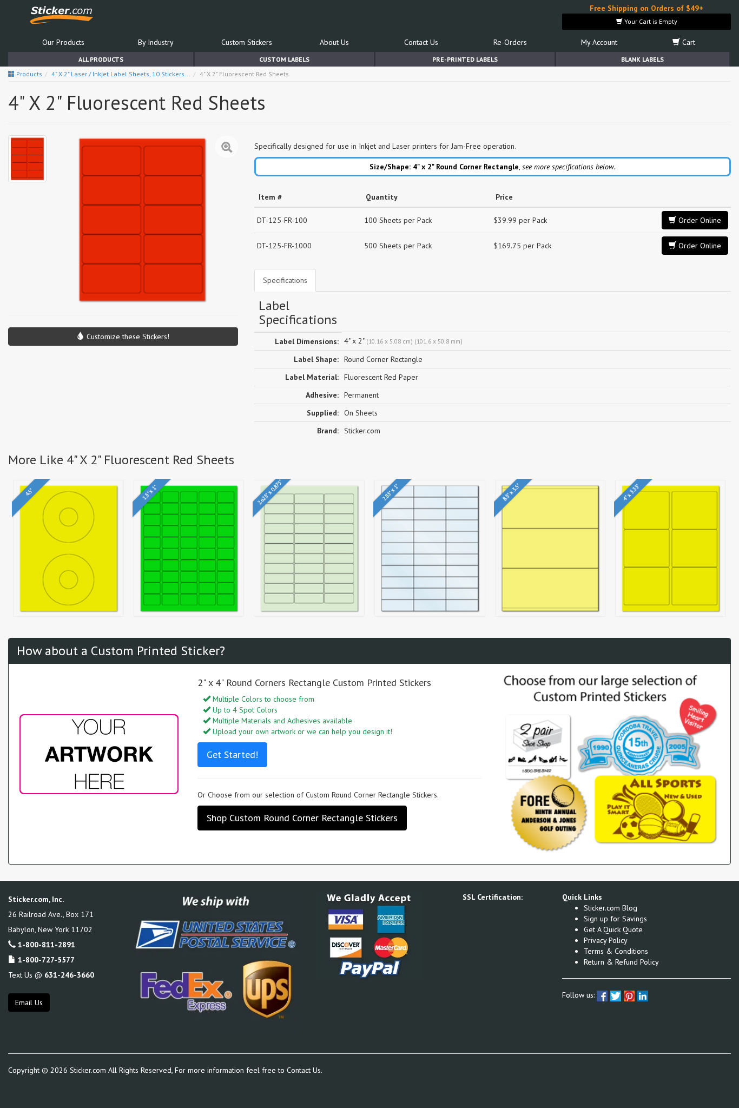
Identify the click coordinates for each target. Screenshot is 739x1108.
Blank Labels (642, 59)
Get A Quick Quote (613, 929)
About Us (334, 42)
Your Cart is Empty (650, 21)
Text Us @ (51, 975)
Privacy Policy (606, 940)
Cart (687, 42)
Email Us (29, 1002)
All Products (100, 59)
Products (28, 74)
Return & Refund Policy (621, 962)
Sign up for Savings (615, 919)
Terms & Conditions (616, 951)
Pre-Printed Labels (465, 59)
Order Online (698, 220)
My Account (599, 42)
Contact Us (421, 42)
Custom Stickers (246, 42)
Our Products (63, 42)
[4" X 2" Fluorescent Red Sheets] (27, 158)
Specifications (285, 280)
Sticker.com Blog (610, 908)
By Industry (156, 42)
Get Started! (232, 754)
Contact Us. (304, 1070)
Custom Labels (284, 59)
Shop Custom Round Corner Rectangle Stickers (302, 818)
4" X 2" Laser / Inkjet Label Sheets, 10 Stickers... (120, 74)
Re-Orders (510, 42)
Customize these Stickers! (126, 336)
